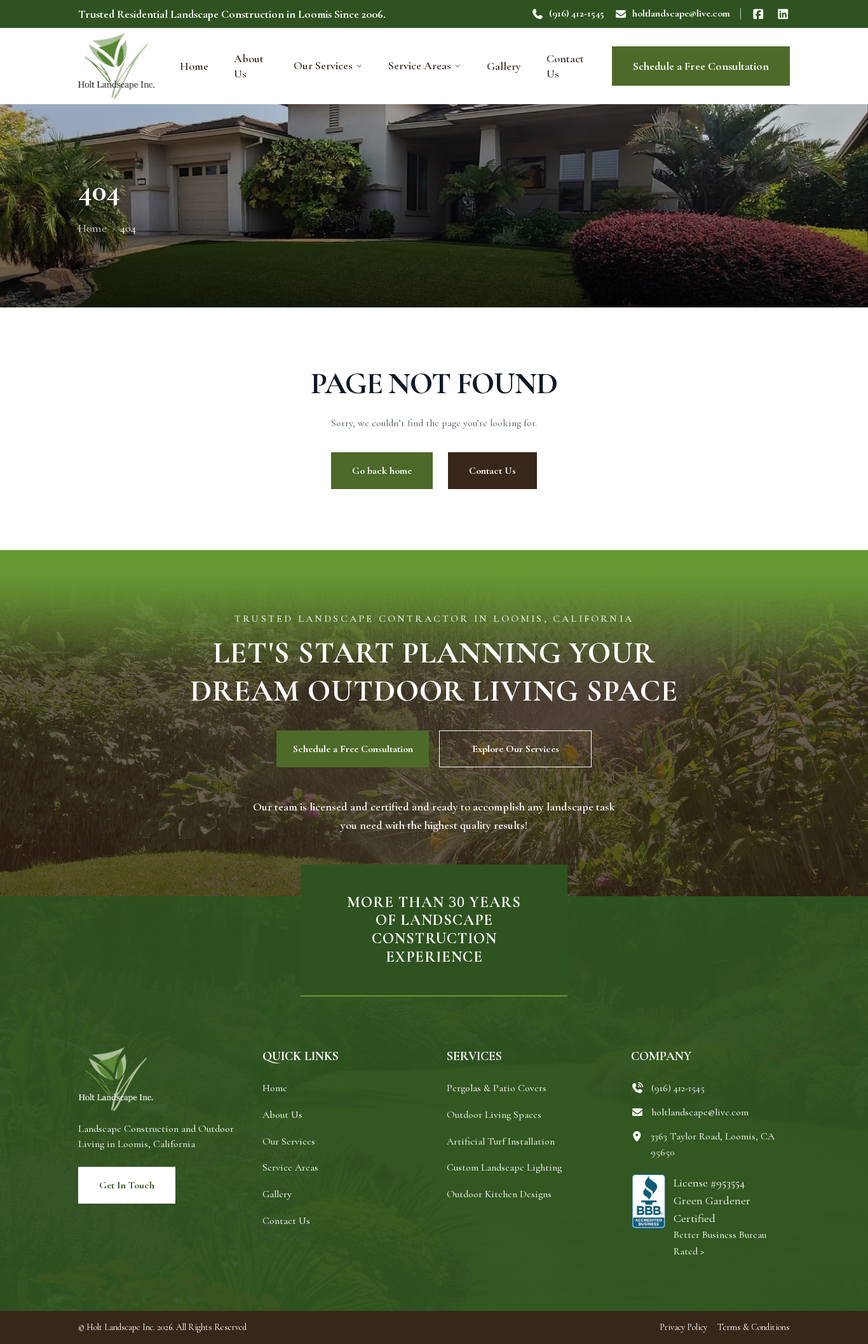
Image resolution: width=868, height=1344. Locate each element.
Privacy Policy (683, 1327)
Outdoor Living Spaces (494, 1114)
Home (194, 66)
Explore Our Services (515, 749)
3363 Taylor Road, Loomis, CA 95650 (713, 1144)
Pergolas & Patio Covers (496, 1088)
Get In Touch (126, 1185)
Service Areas (419, 65)
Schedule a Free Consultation (701, 66)
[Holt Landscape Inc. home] (116, 66)
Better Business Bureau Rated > (720, 1243)
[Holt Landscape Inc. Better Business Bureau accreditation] (648, 1217)
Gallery (504, 66)
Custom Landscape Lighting (504, 1167)
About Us (249, 66)
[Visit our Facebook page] (758, 14)
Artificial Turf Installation (501, 1141)
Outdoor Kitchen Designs (499, 1194)
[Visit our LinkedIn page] (783, 14)
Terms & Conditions (753, 1327)
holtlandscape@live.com (681, 13)
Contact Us (565, 66)
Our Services (323, 65)
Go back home (382, 470)
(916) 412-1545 (576, 13)
